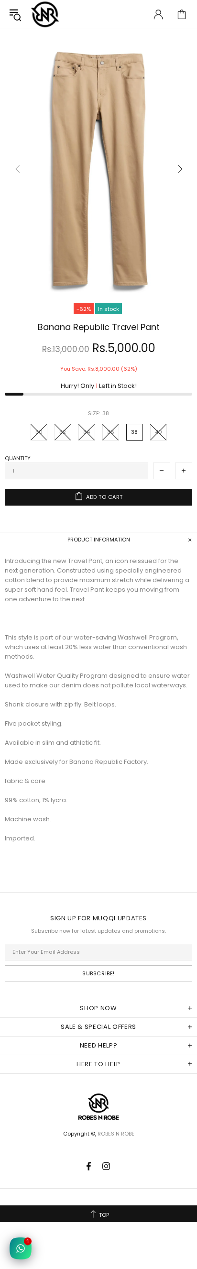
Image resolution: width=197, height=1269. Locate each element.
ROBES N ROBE (45, 14)
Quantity (18, 458)
